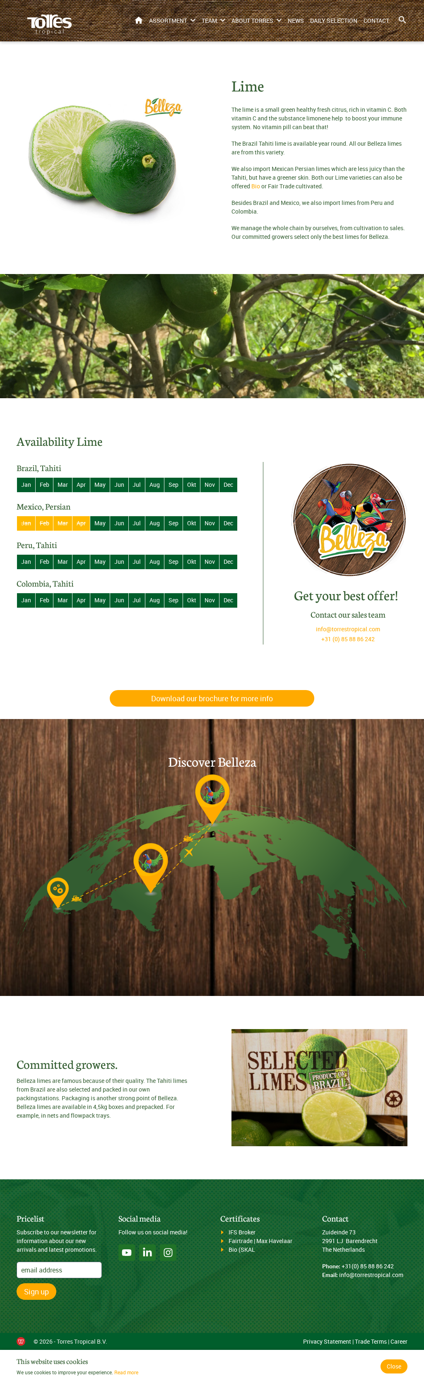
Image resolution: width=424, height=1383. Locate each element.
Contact (376, 20)
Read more (126, 1372)
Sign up (36, 1291)
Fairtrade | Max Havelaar (260, 1241)
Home (139, 20)
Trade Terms (371, 1341)
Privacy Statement (327, 1341)
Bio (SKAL (242, 1249)
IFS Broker (242, 1232)
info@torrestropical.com (348, 629)
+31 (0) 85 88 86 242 (348, 639)
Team (209, 20)
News (296, 20)
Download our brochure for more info (212, 698)
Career (398, 1341)
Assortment (168, 20)
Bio (255, 186)
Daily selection (333, 20)
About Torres (252, 20)
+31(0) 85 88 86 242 (368, 1266)
